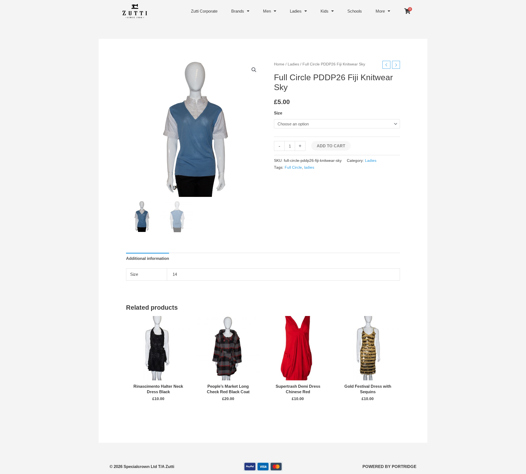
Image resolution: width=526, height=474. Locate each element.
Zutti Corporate (204, 11)
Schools (354, 11)
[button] (254, 70)
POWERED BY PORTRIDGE (389, 466)
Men (267, 11)
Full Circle (293, 167)
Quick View (158, 376)
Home (279, 64)
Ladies (296, 11)
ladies (309, 167)
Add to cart (331, 145)
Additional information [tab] (147, 258)
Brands (237, 11)
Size (278, 113)
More (380, 11)
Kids (324, 11)
